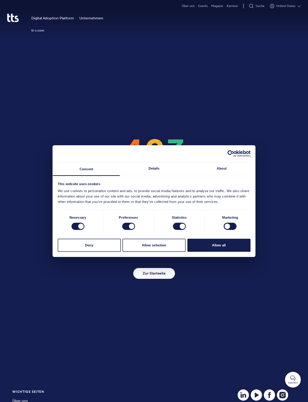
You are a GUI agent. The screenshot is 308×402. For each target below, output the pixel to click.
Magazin (217, 6)
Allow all (219, 245)
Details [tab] (154, 168)
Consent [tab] (86, 169)
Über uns (188, 6)
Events (203, 6)
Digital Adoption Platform (52, 18)
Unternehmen (91, 18)
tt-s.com (37, 30)
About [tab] (222, 168)
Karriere (232, 6)
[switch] (128, 226)
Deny (89, 245)
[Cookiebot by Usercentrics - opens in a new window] (231, 153)
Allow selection (154, 245)
